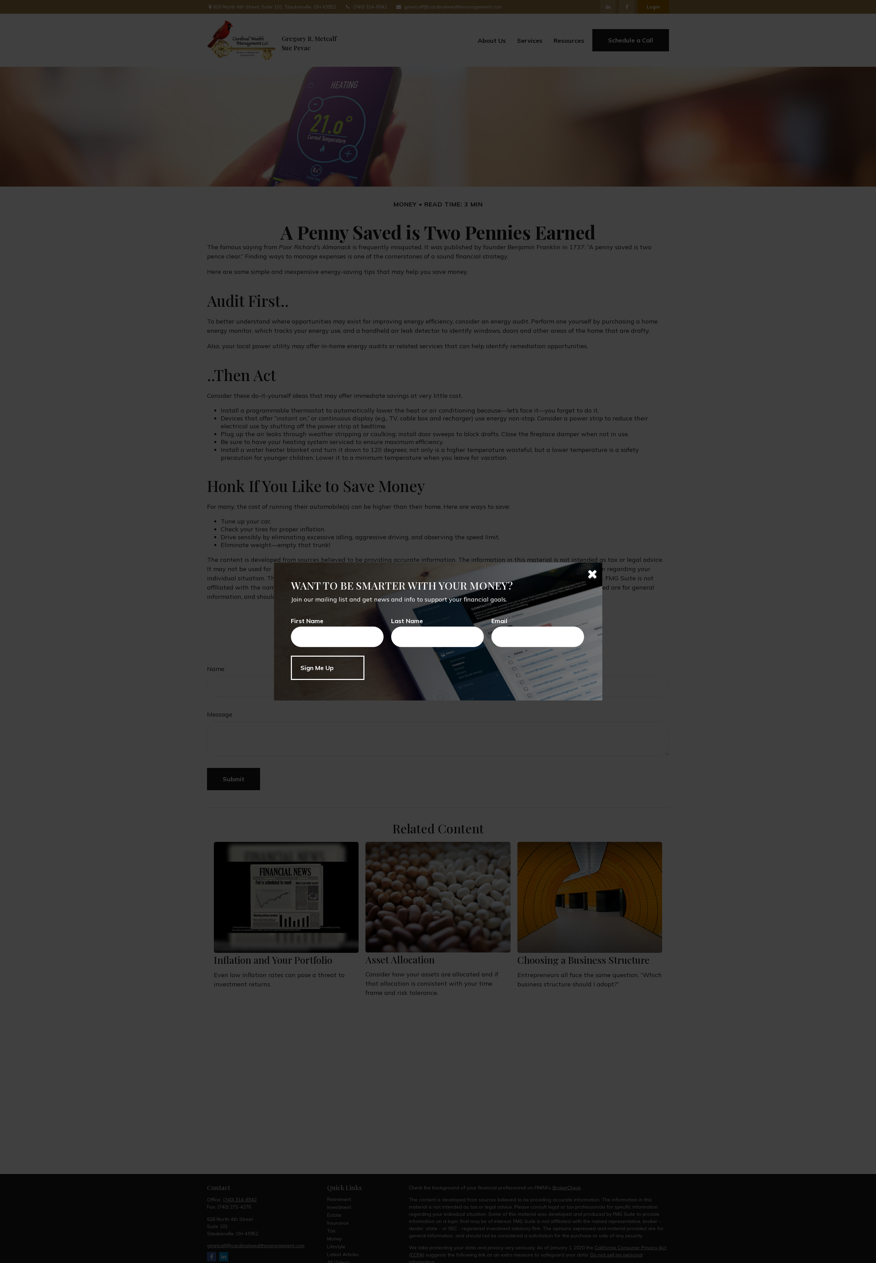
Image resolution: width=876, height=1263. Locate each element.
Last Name (407, 621)
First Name (307, 621)
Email (499, 621)
